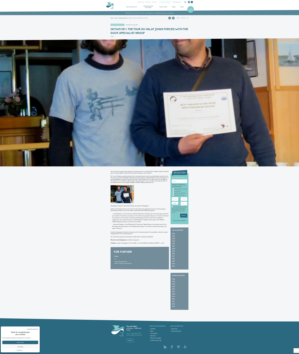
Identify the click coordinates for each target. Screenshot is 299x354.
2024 (173, 238)
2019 (173, 251)
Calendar (152, 329)
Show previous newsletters (179, 220)
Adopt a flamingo (165, 2)
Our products (190, 9)
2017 (173, 256)
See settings (20, 346)
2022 (173, 243)
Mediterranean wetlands (148, 7)
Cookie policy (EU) (176, 331)
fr (189, 2)
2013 (173, 266)
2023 (173, 241)
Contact (130, 340)
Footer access (154, 1)
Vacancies (153, 336)
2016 (173, 258)
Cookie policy (19, 350)
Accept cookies (20, 342)
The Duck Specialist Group (121, 261)
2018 (173, 253)
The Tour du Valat (131, 7)
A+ (174, 18)
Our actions (163, 7)
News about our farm (179, 195)
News (182, 7)
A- (170, 18)
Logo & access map (155, 340)
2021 (173, 246)
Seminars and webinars (180, 193)
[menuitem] (185, 2)
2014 (173, 263)
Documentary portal (176, 1)
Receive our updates (155, 338)
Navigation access (141, 1)
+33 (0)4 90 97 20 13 (136, 333)
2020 (173, 248)
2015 (173, 261)
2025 (173, 236)
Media (174, 7)
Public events (177, 191)
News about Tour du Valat (180, 189)
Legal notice (174, 329)
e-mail (138, 243)
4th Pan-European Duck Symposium (123, 263)
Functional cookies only (32, 329)
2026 (173, 233)
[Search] (185, 2)
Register (184, 215)
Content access (148, 1)
